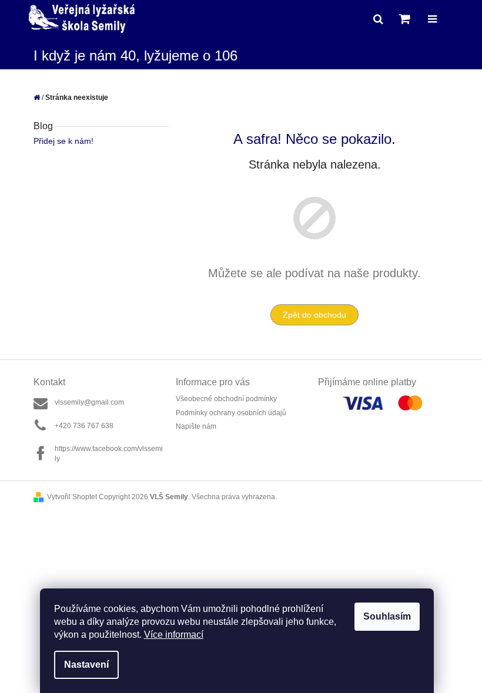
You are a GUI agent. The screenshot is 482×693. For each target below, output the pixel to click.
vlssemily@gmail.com (89, 402)
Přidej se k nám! (63, 141)
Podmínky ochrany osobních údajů (231, 413)
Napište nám (196, 426)
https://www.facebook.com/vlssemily (109, 454)
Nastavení (86, 665)
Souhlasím (387, 616)
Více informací (173, 635)
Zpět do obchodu (314, 314)
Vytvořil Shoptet (72, 497)
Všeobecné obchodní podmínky (226, 399)
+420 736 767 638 (84, 426)
